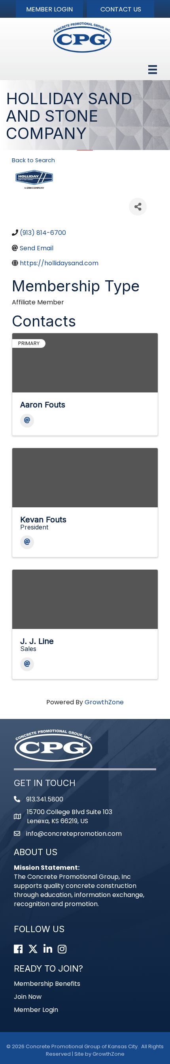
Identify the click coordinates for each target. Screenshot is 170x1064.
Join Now (28, 996)
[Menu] (152, 69)
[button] (49, 9)
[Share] (138, 207)
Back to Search (33, 160)
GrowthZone (104, 702)
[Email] (27, 421)
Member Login (36, 1009)
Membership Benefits (47, 983)
